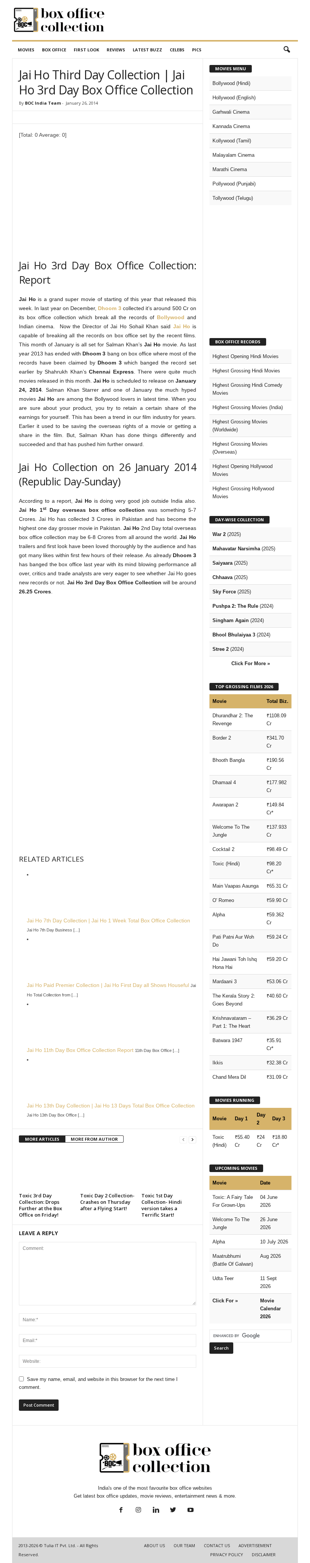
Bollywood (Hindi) (231, 83)
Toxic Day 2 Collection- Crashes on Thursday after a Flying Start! (107, 1202)
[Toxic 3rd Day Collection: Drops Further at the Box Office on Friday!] (46, 1169)
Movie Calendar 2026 (270, 1308)
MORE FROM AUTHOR (94, 1139)
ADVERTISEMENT (255, 1545)
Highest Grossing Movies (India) (247, 407)
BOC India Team (43, 103)
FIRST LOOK (86, 50)
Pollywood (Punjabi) (234, 184)
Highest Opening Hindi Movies (245, 356)
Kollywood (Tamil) (231, 141)
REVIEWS (116, 50)
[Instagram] (138, 1511)
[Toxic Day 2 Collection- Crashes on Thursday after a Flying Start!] (107, 1169)
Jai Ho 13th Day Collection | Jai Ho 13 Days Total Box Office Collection (111, 1106)
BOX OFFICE (54, 50)
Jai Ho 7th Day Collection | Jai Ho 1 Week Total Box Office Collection (108, 920)
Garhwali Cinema (231, 112)
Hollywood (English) (234, 97)
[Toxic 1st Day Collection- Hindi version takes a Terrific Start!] (168, 1169)
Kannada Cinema (231, 126)
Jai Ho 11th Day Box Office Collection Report (80, 1050)
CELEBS (177, 50)
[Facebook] (121, 1511)
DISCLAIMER (264, 1554)
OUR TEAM (184, 1545)
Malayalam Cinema (233, 155)
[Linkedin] (155, 1511)
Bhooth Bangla (228, 760)
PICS (197, 50)
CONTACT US (217, 1545)
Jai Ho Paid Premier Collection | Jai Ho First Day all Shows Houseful (108, 985)
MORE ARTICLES (42, 1139)
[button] (286, 50)
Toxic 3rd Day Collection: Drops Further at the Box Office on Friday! (40, 1205)
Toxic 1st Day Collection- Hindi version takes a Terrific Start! (161, 1205)
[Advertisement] (201, 20)
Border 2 (221, 738)
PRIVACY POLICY (226, 1554)
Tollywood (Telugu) (232, 198)
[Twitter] (173, 1511)
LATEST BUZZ (147, 50)
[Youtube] (190, 1511)
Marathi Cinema (229, 169)
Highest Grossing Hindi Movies (246, 371)
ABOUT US (154, 1545)
